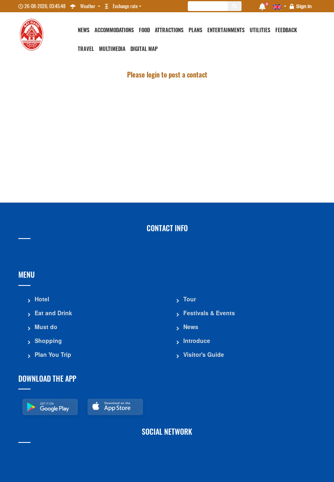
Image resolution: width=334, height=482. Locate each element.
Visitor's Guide (203, 354)
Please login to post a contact (167, 74)
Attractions (169, 30)
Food (144, 30)
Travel (86, 49)
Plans (195, 30)
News (84, 30)
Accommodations (114, 30)
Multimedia (112, 49)
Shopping (48, 340)
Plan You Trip (53, 354)
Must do (46, 327)
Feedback (286, 30)
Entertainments (226, 30)
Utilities (260, 30)
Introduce (196, 340)
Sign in (304, 6)
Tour (189, 299)
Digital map (144, 49)
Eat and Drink (53, 313)
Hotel (42, 299)
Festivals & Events (209, 313)
